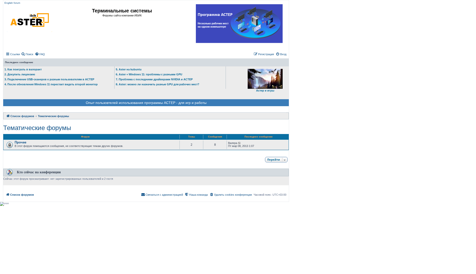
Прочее (20, 142)
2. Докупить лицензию (19, 74)
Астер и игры (265, 90)
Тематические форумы (37, 127)
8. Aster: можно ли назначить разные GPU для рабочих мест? (157, 84)
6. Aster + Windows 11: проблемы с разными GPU (149, 74)
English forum (12, 2)
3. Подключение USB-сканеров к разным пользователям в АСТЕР (49, 79)
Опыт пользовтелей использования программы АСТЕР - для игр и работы (146, 103)
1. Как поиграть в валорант (23, 69)
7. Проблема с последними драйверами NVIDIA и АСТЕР (154, 79)
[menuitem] (27, 54)
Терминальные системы (122, 10)
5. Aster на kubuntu (129, 69)
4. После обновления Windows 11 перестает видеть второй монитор (51, 84)
